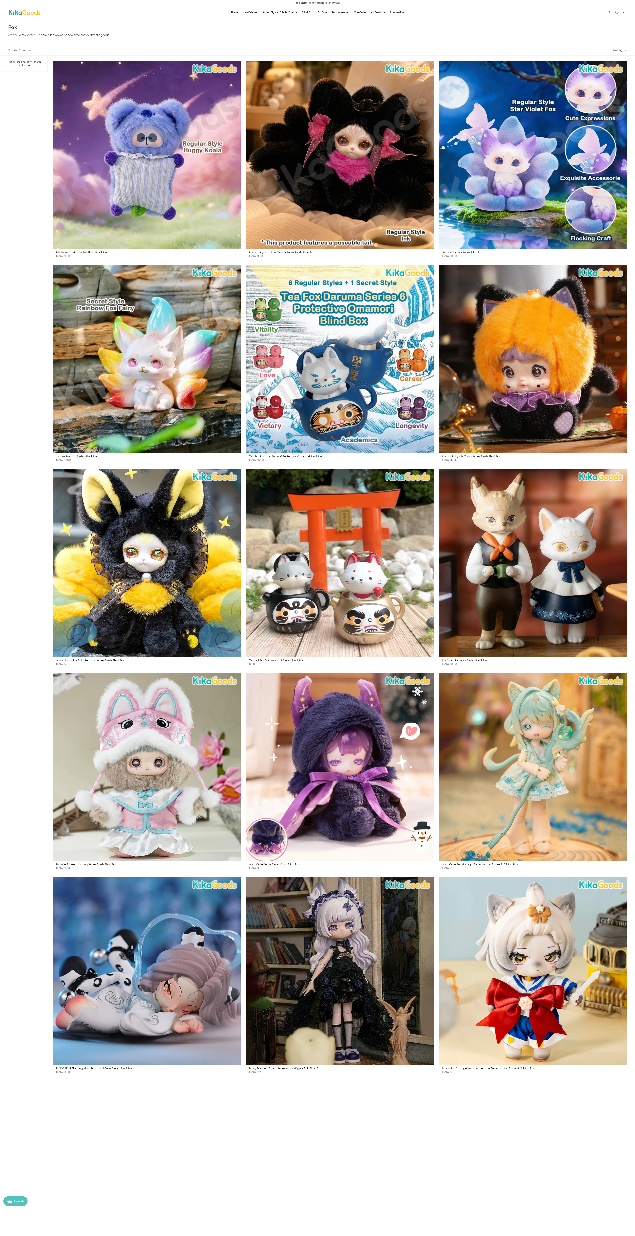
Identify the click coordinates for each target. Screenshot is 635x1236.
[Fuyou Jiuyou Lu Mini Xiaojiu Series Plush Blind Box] (340, 155)
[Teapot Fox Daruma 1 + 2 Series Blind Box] (340, 563)
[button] (250, 12)
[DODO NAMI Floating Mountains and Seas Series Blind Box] (147, 971)
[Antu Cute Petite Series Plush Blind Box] (340, 767)
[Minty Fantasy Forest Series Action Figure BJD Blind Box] (340, 971)
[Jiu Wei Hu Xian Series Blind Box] (147, 359)
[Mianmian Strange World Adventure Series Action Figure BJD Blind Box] (533, 971)
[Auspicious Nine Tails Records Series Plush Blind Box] (147, 563)
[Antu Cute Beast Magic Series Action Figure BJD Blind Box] (533, 767)
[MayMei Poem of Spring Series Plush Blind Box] (147, 767)
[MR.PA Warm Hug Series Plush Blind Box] (147, 155)
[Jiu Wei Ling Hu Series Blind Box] (533, 155)
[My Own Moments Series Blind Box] (533, 563)
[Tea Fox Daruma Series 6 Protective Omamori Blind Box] (340, 359)
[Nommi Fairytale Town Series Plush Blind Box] (533, 359)
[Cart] (625, 12)
